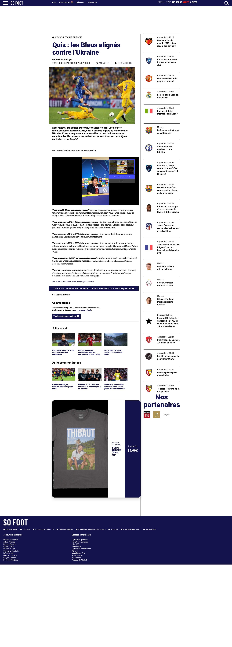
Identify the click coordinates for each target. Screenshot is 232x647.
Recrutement (151, 529)
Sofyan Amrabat (9, 558)
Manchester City (78, 553)
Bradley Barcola (9, 544)
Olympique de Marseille (81, 549)
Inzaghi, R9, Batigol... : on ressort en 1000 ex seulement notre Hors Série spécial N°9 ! (161, 315)
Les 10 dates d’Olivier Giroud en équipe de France (73, 282)
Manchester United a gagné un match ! (160, 73)
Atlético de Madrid (79, 560)
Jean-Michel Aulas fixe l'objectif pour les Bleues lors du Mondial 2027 (160, 240)
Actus (54, 2)
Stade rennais (77, 555)
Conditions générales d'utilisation (91, 529)
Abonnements (11, 529)
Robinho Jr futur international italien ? (160, 105)
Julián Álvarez (9, 542)
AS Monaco (76, 558)
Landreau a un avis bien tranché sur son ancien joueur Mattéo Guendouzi (115, 371)
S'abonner (80, 2)
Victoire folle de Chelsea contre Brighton (161, 141)
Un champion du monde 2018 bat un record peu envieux (159, 36)
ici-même (92, 150)
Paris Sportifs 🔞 (66, 2)
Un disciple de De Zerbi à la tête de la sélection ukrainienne (63, 336)
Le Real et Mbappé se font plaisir (157, 89)
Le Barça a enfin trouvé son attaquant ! (160, 125)
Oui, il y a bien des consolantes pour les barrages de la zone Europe (89, 336)
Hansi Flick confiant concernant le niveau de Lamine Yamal (161, 183)
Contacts (26, 529)
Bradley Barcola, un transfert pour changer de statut (63, 371)
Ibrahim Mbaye (9, 549)
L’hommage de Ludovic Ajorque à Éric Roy (161, 334)
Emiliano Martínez (10, 560)
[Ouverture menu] (5, 3)
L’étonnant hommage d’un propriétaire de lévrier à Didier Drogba (161, 202)
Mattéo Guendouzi (10, 540)
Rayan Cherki (8, 546)
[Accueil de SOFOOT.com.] (30, 3)
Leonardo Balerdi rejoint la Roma (158, 261)
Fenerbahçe (76, 546)
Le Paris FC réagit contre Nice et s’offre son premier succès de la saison (160, 161)
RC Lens (75, 551)
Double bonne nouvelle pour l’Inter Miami (161, 350)
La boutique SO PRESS (44, 529)
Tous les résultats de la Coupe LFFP (158, 383)
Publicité (114, 529)
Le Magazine (92, 2)
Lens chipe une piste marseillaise (157, 367)
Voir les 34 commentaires (64, 316)
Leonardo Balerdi (10, 555)
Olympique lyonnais (80, 540)
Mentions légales (66, 529)
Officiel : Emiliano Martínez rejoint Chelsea (158, 295)
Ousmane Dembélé (11, 551)
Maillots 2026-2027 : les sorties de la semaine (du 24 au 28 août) (88, 371)
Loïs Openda (8, 553)
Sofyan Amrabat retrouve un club (158, 277)
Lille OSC (75, 544)
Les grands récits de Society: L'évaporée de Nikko (113, 336)
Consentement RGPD (131, 529)
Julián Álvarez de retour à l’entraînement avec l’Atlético (161, 221)
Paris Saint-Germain (80, 542)
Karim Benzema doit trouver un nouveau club (161, 55)
